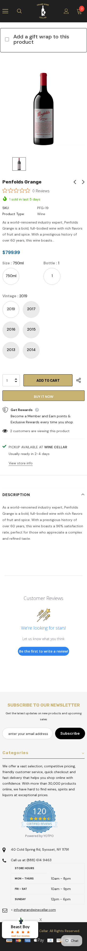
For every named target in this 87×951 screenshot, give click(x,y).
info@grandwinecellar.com (35, 910)
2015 (31, 329)
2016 (11, 329)
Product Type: (13, 214)
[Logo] (42, 11)
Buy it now (43, 396)
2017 (31, 309)
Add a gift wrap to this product (41, 39)
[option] (43, 109)
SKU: (5, 208)
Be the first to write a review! (43, 651)
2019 (11, 309)
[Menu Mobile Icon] (5, 11)
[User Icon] (66, 11)
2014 (31, 349)
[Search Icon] (24, 11)
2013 (11, 349)
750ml (11, 275)
